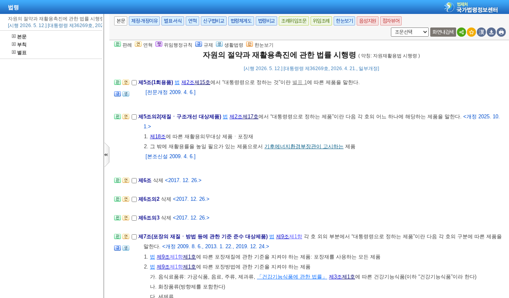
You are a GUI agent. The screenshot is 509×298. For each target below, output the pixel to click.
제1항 (295, 236)
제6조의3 (149, 218)
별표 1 (299, 82)
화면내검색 (443, 32)
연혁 (192, 21)
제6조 (145, 180)
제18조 (158, 136)
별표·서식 (173, 21)
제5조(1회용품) (156, 82)
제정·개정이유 (144, 21)
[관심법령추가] (471, 32)
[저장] (491, 32)
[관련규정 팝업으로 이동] (117, 96)
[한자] (481, 32)
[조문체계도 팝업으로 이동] (117, 85)
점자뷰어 (391, 21)
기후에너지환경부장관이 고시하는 (304, 146)
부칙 (22, 44)
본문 (22, 36)
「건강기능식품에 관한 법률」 (292, 277)
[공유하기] (461, 32)
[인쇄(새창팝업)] (501, 32)
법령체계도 (241, 21)
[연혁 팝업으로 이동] (125, 85)
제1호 (189, 257)
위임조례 (321, 21)
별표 (22, 52)
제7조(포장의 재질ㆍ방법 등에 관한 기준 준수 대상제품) (203, 236)
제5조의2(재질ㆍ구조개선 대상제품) (180, 117)
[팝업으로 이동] (125, 96)
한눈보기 (344, 21)
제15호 (202, 82)
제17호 (250, 117)
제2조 (187, 82)
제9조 (282, 236)
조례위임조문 (294, 21)
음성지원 (367, 21)
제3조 (335, 277)
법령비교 (266, 21)
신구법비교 (213, 21)
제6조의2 (149, 199)
